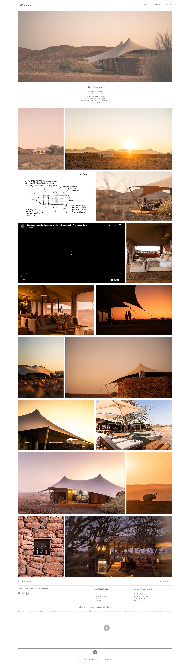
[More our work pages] (136, 4)
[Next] (167, 46)
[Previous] (22, 46)
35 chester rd (99, 598)
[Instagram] (23, 593)
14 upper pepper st (140, 598)
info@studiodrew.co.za (102, 594)
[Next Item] (166, 627)
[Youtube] (19, 593)
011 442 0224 (104, 596)
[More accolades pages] (159, 4)
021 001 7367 (143, 596)
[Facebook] (27, 593)
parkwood (98, 600)
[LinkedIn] (31, 593)
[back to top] (95, 652)
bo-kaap (137, 600)
